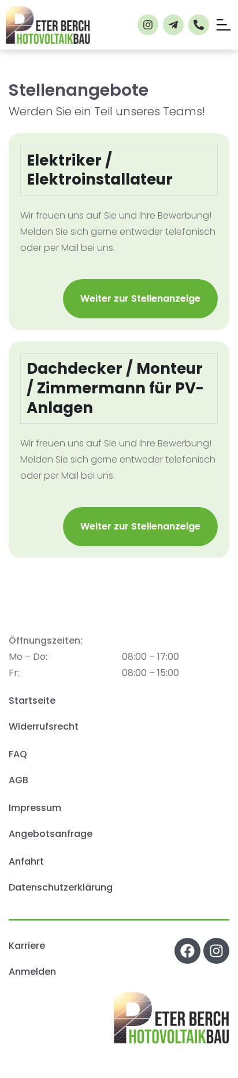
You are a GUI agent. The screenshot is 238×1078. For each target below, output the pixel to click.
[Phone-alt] (198, 24)
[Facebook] (187, 951)
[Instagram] (147, 24)
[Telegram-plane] (173, 24)
